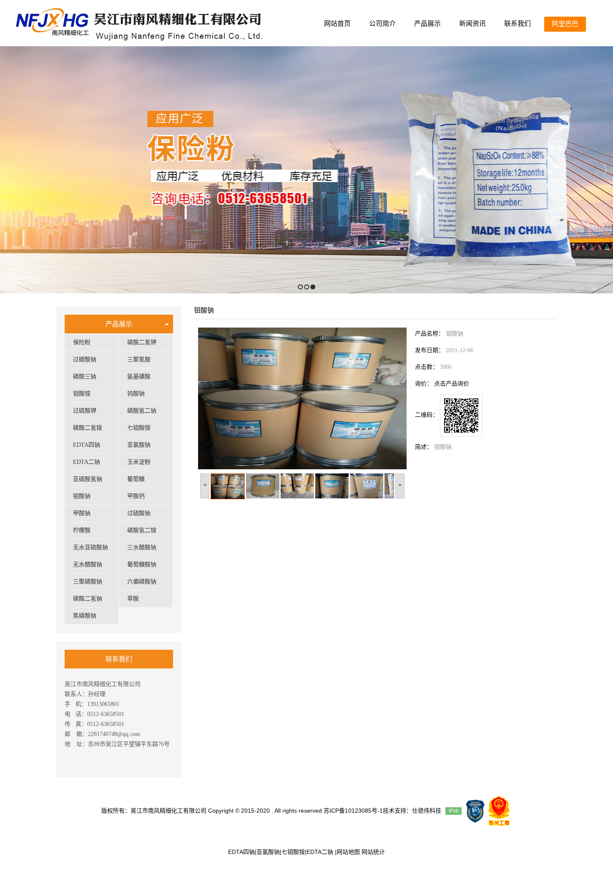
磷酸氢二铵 (141, 530)
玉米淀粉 (139, 462)
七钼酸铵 (139, 428)
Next (604, 170)
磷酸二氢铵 (87, 428)
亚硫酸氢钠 (87, 479)
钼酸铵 (81, 393)
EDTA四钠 (86, 445)
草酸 (133, 599)
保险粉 (81, 342)
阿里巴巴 (565, 24)
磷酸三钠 (84, 376)
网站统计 (373, 851)
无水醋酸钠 (87, 564)
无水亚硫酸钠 (90, 547)
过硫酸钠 (139, 513)
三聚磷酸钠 (87, 581)
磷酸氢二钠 (141, 411)
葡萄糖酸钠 (141, 564)
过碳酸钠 (84, 359)
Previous (6, 170)
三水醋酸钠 (141, 547)
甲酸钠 (81, 513)
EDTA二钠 (86, 462)
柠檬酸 (81, 530)
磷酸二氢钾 (141, 342)
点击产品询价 (451, 383)
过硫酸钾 (84, 411)
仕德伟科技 (426, 810)
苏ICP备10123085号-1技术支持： (368, 810)
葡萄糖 (136, 479)
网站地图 (348, 851)
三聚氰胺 (139, 359)
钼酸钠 (81, 496)
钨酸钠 (136, 393)
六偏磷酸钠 (141, 581)
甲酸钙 (136, 496)
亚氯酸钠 (139, 445)
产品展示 (119, 324)
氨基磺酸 (139, 376)
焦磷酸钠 (84, 616)
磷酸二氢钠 (87, 599)
